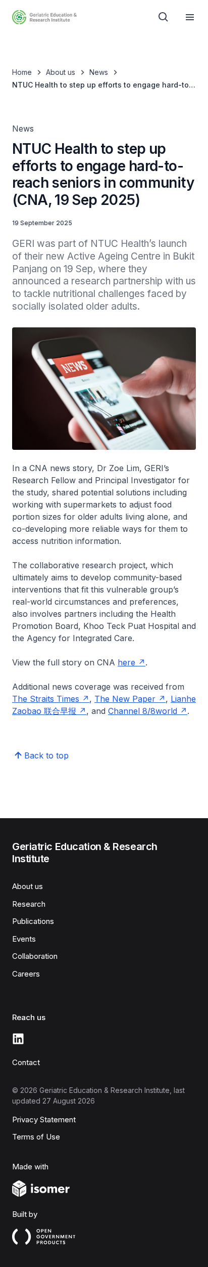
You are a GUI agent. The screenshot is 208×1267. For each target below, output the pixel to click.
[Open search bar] (163, 17)
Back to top (46, 755)
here (126, 662)
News (98, 72)
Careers (26, 974)
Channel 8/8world (142, 711)
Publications (33, 921)
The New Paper (124, 699)
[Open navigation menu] (190, 17)
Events (24, 939)
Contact (26, 1062)
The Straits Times (45, 699)
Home (22, 72)
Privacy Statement (44, 1119)
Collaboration (35, 956)
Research (28, 904)
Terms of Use (36, 1137)
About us (60, 72)
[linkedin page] (18, 1039)
